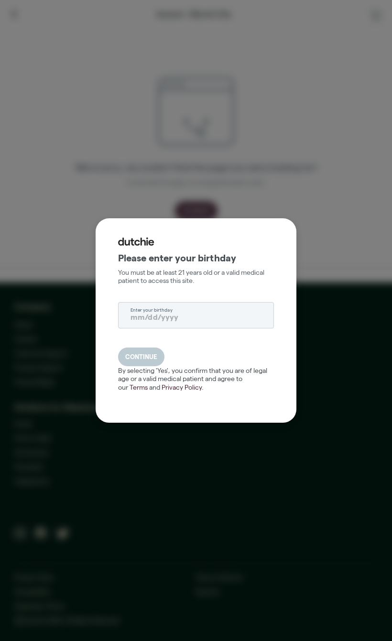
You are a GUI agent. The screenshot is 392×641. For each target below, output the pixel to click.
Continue (141, 356)
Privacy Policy (182, 387)
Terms (139, 387)
